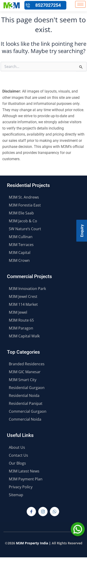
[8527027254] (28, 5)
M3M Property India (32, 543)
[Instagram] (43, 511)
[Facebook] (31, 511)
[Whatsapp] (54, 511)
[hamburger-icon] (80, 4)
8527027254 (48, 5)
